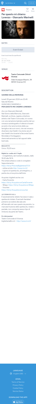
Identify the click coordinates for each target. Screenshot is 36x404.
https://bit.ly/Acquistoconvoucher (15, 190)
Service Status (18, 391)
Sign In (31, 3)
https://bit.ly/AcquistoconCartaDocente (17, 182)
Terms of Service (18, 382)
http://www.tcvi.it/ (20, 168)
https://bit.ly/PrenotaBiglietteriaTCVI (16, 166)
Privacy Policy (18, 385)
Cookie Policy (18, 388)
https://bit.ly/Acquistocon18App (21, 185)
